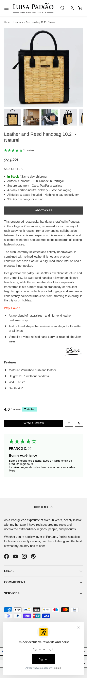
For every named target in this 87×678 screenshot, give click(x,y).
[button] (80, 8)
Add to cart (43, 210)
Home (7, 22)
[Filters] (69, 423)
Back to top (41, 506)
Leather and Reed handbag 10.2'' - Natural (34, 22)
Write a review (33, 423)
